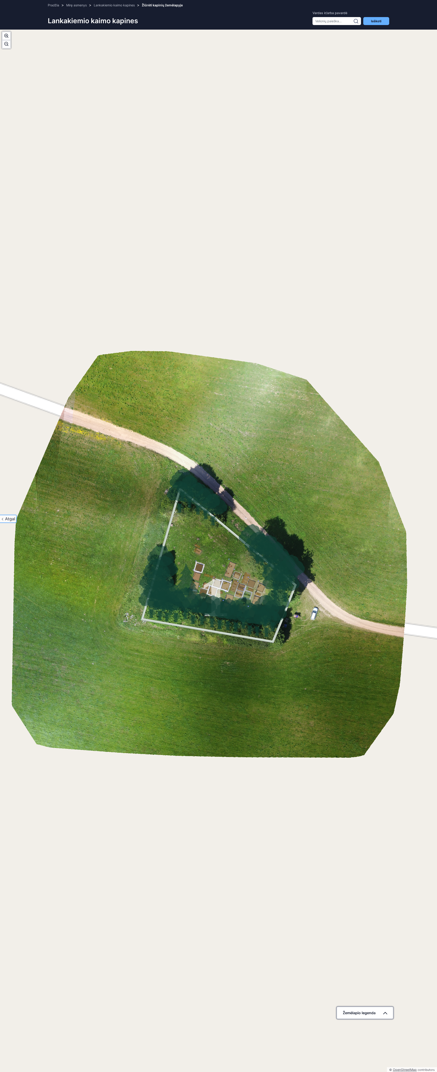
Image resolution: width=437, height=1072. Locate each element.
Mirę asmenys (76, 5)
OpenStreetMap (405, 1070)
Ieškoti (376, 21)
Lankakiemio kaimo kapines (114, 5)
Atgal (10, 518)
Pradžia (53, 5)
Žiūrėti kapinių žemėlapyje (162, 5)
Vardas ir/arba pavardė (330, 13)
